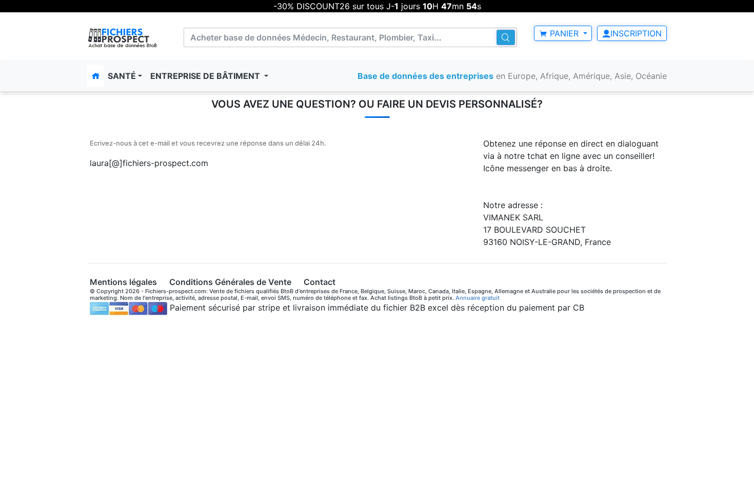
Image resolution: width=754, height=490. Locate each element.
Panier (564, 33)
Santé (122, 76)
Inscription (636, 33)
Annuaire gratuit (477, 297)
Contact (319, 282)
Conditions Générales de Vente (230, 282)
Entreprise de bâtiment (206, 76)
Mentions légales (123, 282)
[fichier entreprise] (122, 37)
